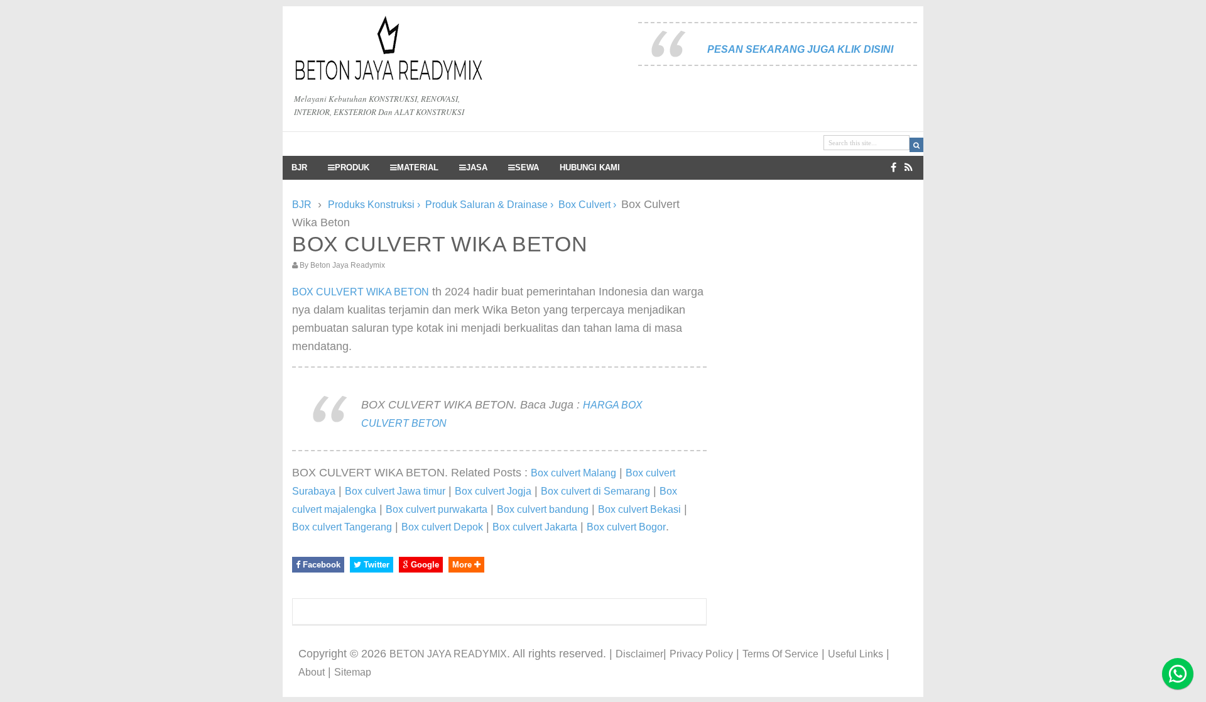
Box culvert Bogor (626, 527)
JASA (476, 167)
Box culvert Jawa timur (395, 491)
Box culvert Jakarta (534, 527)
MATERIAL (417, 167)
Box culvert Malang (573, 473)
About (311, 672)
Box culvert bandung (543, 509)
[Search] (916, 145)
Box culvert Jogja (493, 491)
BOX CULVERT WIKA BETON (360, 292)
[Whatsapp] (1177, 673)
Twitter (375, 564)
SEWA (527, 167)
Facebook (320, 564)
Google (423, 564)
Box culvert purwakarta (436, 509)
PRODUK (352, 167)
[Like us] (893, 167)
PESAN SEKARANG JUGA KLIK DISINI (800, 49)
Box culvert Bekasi (639, 509)
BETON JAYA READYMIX (448, 654)
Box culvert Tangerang (342, 527)
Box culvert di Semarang (595, 491)
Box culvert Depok (442, 527)
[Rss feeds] (908, 167)
